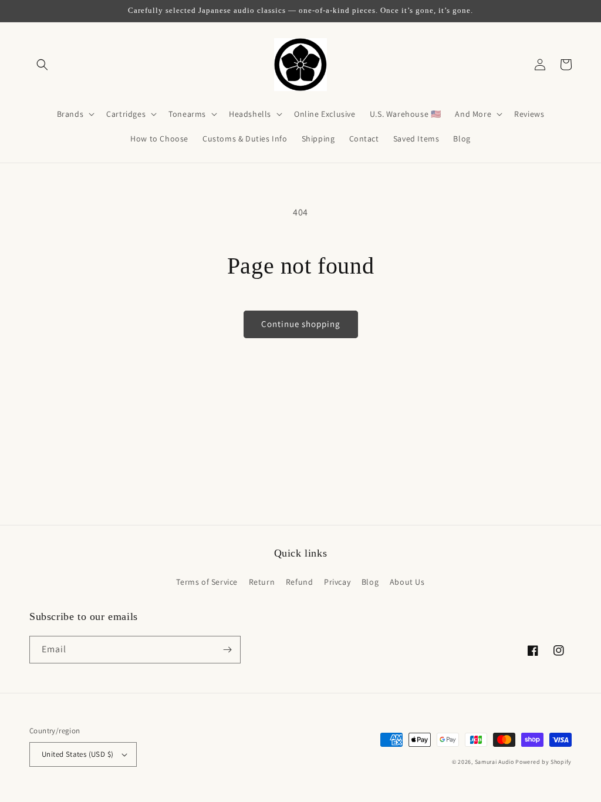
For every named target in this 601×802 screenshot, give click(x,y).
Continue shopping (300, 323)
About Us (407, 582)
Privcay (337, 582)
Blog (370, 582)
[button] (42, 64)
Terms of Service (207, 582)
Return (262, 582)
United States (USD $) (77, 754)
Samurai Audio (494, 762)
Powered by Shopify (543, 762)
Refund (299, 582)
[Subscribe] (227, 649)
